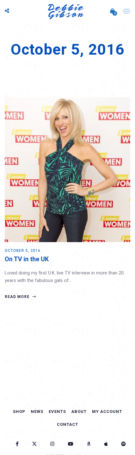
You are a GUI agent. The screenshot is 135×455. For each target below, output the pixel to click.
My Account (107, 411)
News (37, 411)
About (79, 411)
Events (57, 411)
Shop (19, 411)
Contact (67, 424)
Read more (18, 297)
